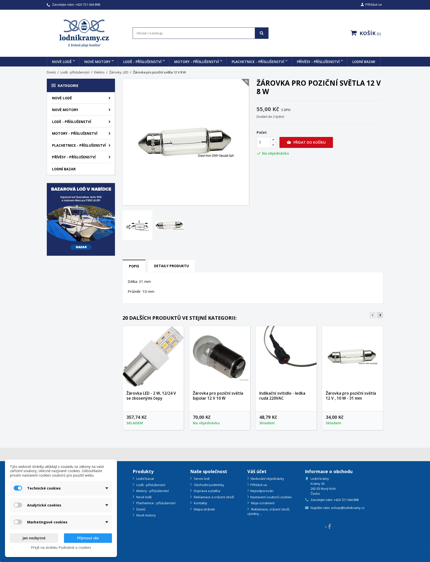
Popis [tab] (134, 266)
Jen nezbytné (33, 538)
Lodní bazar (363, 61)
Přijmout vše (88, 538)
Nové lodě (62, 61)
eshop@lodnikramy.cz (348, 507)
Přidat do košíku (306, 142)
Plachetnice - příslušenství (258, 61)
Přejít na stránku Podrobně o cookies (61, 547)
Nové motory (97, 61)
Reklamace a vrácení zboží (213, 497)
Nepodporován (261, 491)
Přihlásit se (258, 485)
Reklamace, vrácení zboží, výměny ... (268, 511)
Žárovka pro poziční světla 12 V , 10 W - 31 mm (351, 395)
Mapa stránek (204, 509)
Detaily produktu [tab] (171, 265)
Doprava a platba (206, 491)
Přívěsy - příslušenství (318, 61)
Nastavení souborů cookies (271, 497)
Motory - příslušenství (196, 61)
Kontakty (200, 503)
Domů (140, 509)
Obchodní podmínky (208, 485)
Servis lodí (201, 478)
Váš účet (257, 471)
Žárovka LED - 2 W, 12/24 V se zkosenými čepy (151, 395)
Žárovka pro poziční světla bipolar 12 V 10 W (218, 395)
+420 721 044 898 (87, 4)
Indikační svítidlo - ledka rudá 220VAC (282, 395)
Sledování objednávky (267, 478)
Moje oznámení (262, 503)
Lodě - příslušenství (142, 61)
